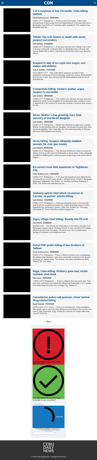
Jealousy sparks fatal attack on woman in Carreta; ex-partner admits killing (58, 195)
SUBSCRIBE (59, 417)
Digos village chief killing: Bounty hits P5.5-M (60, 219)
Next (48, 322)
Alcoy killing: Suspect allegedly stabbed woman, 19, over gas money (57, 143)
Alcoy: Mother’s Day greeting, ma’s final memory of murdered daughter (57, 117)
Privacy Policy (48, 431)
